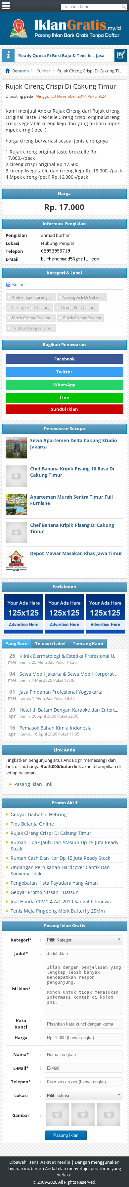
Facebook (64, 359)
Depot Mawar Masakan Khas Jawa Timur (76, 553)
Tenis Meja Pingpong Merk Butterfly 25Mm (58, 911)
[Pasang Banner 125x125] (23, 614)
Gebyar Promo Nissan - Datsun (45, 892)
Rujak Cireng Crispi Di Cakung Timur (51, 833)
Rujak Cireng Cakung (82, 318)
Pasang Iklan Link (33, 784)
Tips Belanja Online (32, 824)
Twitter (64, 372)
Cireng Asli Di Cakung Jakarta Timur (85, 297)
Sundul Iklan (64, 410)
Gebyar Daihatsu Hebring (39, 814)
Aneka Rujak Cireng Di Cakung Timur (34, 297)
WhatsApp (64, 385)
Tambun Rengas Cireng (33, 328)
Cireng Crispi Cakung (31, 307)
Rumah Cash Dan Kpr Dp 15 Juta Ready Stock (60, 858)
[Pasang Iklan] (120, 55)
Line (64, 398)
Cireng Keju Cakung (79, 307)
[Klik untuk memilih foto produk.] (57, 1114)
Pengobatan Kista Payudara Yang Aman (54, 883)
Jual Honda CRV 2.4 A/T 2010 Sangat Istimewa (61, 901)
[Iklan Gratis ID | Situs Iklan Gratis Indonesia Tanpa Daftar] (64, 37)
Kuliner (19, 284)
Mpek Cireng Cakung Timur (34, 318)
